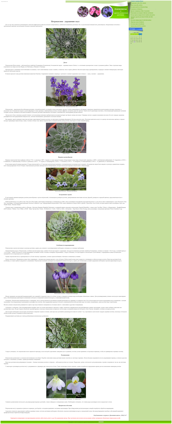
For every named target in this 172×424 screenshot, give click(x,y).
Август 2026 (136, 32)
